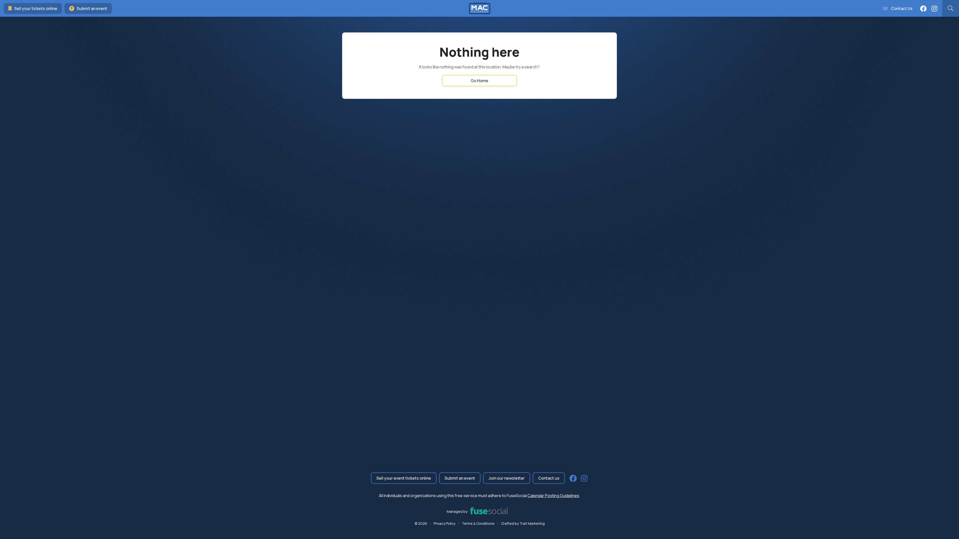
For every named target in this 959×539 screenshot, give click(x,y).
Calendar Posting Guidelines (553, 495)
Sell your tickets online (35, 8)
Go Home (479, 80)
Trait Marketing (532, 523)
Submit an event (92, 8)
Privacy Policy (444, 523)
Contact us (548, 478)
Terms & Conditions (478, 523)
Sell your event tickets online (403, 478)
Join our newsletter (506, 478)
